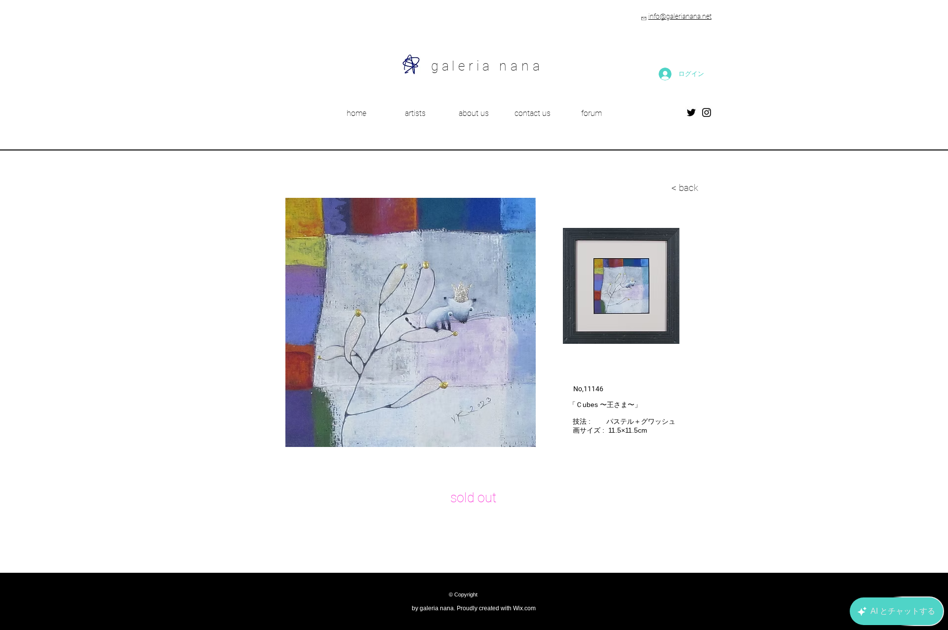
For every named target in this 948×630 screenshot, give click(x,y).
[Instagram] (706, 112)
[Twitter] (691, 112)
